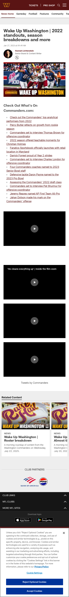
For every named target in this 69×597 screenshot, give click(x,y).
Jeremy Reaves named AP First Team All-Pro (35, 193)
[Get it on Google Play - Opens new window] (45, 521)
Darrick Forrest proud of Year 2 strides (31, 155)
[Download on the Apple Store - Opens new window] (23, 520)
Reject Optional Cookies (35, 582)
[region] (34, 562)
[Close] (63, 532)
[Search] (58, 5)
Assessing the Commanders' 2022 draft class (36, 182)
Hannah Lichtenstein (24, 51)
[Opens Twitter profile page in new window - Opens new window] (17, 57)
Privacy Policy (41, 566)
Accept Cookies (34, 591)
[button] (34, 229)
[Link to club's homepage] (6, 3)
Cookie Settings (34, 573)
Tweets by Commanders (34, 382)
